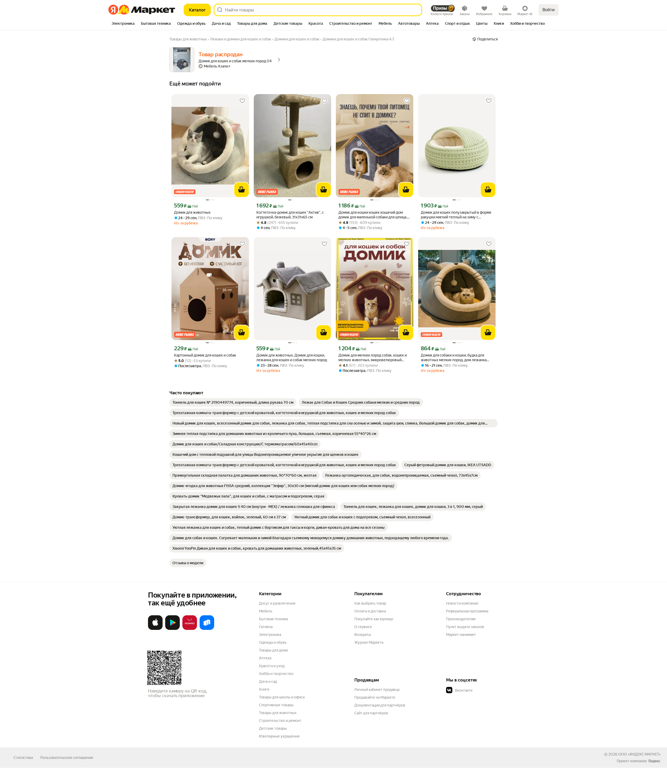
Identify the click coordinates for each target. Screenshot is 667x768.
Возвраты (362, 634)
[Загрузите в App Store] (155, 629)
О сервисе (363, 627)
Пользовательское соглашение (66, 757)
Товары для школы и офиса (282, 697)
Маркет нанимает (461, 634)
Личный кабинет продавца (376, 689)
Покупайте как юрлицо (373, 619)
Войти (548, 9)
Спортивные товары (276, 705)
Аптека (265, 658)
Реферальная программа (467, 611)
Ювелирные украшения (279, 736)
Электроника (270, 634)
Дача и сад (268, 681)
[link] (233, 402)
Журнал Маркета (368, 642)
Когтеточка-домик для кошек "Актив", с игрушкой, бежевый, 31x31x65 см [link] (290, 214)
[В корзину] (241, 190)
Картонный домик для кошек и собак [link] (205, 355)
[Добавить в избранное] (242, 101)
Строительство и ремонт (280, 720)
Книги (264, 689)
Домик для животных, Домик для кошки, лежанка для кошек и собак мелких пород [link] (291, 357)
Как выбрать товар (370, 603)
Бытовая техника (273, 619)
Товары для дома (273, 650)
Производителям (460, 619)
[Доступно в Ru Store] (207, 629)
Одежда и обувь (273, 642)
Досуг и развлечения (277, 603)
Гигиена (266, 627)
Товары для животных (278, 713)
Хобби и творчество (276, 674)
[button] (482, 690)
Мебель (265, 611)
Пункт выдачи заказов (465, 627)
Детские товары (273, 728)
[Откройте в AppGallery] (189, 629)
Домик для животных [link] (192, 212)
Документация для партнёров (379, 705)
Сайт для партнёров (371, 713)
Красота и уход (272, 666)
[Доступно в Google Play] (172, 629)
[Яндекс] (654, 761)
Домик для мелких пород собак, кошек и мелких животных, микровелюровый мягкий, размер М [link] (372, 357)
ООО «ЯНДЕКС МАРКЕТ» (639, 754)
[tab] (123, 24)
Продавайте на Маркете (374, 697)
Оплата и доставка (370, 611)
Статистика (23, 757)
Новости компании (462, 603)
